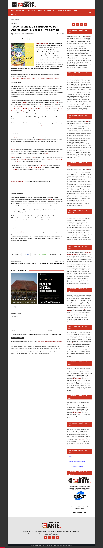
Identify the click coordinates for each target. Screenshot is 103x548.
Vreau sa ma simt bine (17, 125)
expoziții (34, 157)
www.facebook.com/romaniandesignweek (48, 78)
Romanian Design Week (42, 43)
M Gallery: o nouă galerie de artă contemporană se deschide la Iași (50, 301)
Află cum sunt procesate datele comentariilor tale (50, 341)
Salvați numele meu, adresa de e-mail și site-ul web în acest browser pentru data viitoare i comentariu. (37, 334)
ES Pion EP (40, 104)
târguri (18, 161)
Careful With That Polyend (37, 125)
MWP (71, 545)
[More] (60, 38)
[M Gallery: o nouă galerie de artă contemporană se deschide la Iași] (51, 288)
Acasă (12, 19)
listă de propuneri (76, 342)
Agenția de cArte (19, 33)
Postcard (17, 19)
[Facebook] (73, 24)
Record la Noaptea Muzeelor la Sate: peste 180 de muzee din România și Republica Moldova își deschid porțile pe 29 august (24, 301)
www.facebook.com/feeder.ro (28, 78)
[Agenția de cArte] (12, 34)
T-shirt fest (50, 159)
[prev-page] (12, 307)
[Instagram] (77, 24)
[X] (85, 24)
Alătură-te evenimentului (17, 181)
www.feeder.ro (16, 78)
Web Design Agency (64, 545)
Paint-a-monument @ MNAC (35, 167)
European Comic (58, 159)
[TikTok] (81, 24)
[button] (90, 12)
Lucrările (13, 149)
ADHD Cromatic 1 (21, 159)
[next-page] (15, 307)
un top (87, 36)
